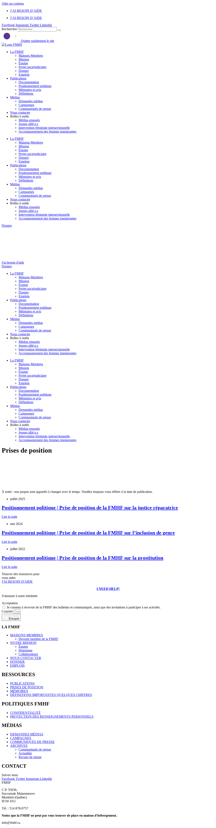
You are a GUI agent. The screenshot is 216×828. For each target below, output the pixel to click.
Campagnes (26, 105)
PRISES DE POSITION (26, 687)
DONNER (17, 661)
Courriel (8, 611)
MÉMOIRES (19, 691)
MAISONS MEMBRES (26, 635)
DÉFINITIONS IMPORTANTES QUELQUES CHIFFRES (51, 695)
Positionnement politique (35, 86)
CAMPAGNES (20, 738)
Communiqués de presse (35, 109)
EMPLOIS (17, 665)
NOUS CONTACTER (25, 658)
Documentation (29, 82)
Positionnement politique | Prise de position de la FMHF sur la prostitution (82, 558)
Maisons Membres (31, 55)
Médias (15, 97)
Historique (25, 650)
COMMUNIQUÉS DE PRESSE (32, 742)
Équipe (23, 63)
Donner (24, 71)
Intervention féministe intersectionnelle (44, 127)
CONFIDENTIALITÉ (25, 713)
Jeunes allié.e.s (28, 124)
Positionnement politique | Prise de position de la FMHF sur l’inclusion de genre (88, 532)
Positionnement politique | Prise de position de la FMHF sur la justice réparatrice (90, 507)
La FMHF (17, 52)
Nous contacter (20, 112)
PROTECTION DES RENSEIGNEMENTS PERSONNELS (51, 716)
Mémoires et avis (30, 90)
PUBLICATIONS (22, 683)
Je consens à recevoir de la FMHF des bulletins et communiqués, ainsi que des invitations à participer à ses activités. (84, 607)
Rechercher (10, 29)
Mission (24, 59)
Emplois (24, 74)
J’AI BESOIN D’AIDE (26, 10)
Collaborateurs (28, 654)
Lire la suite (9, 516)
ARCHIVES (18, 745)
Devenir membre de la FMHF (38, 639)
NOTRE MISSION (23, 643)
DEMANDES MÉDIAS (26, 734)
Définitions (26, 93)
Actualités (25, 753)
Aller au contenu (13, 3)
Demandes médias (31, 101)
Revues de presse (30, 757)
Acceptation (10, 603)
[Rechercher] (59, 30)
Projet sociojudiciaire (32, 67)
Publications (18, 78)
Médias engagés (29, 120)
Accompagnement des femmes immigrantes (47, 131)
